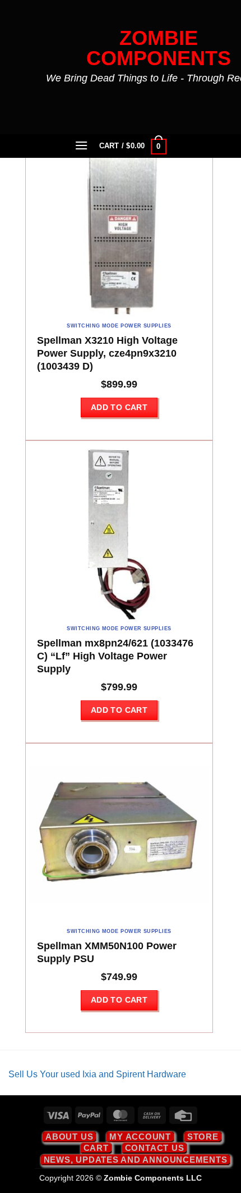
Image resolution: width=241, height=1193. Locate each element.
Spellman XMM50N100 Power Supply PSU (107, 952)
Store (203, 1136)
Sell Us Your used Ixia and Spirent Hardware (97, 1074)
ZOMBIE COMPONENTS (158, 48)
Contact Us (154, 1148)
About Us (69, 1136)
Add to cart (119, 407)
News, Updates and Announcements (136, 1159)
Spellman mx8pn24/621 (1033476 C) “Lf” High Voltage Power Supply (115, 656)
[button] (81, 145)
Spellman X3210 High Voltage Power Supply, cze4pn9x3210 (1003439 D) (107, 353)
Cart (96, 1148)
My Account (140, 1136)
